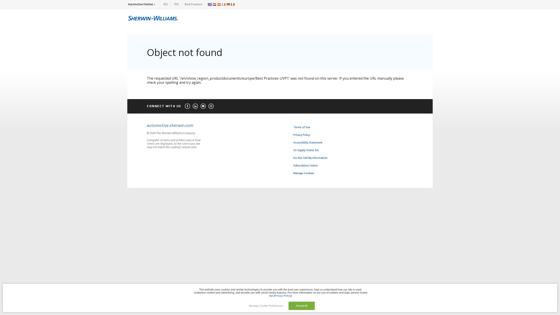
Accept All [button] (302, 305)
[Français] (224, 4)
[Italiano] (233, 4)
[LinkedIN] (195, 106)
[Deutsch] (228, 4)
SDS (165, 4)
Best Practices (193, 4)
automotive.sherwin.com (170, 125)
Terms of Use (301, 127)
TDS (176, 4)
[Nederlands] (214, 4)
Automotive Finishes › (141, 4)
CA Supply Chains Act (306, 150)
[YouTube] (203, 106)
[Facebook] (188, 106)
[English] (210, 4)
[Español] (219, 4)
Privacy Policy (301, 135)
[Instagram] (211, 106)
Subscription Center (305, 165)
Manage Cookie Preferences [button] (266, 305)
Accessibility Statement (307, 142)
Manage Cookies (303, 173)
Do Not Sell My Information (310, 158)
